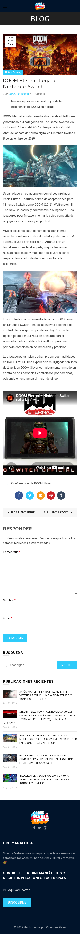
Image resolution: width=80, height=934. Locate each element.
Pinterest (51, 495)
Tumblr (61, 495)
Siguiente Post (56, 512)
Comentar (39, 94)
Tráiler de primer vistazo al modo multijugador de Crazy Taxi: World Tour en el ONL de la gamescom (48, 739)
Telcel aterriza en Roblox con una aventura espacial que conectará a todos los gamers (44, 779)
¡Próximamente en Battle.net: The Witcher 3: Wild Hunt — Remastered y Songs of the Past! (45, 695)
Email (41, 495)
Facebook (19, 495)
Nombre (9, 600)
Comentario (12, 552)
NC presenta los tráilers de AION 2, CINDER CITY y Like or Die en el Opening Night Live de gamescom (46, 759)
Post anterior (23, 512)
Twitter (30, 495)
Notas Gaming (13, 72)
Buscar (67, 665)
